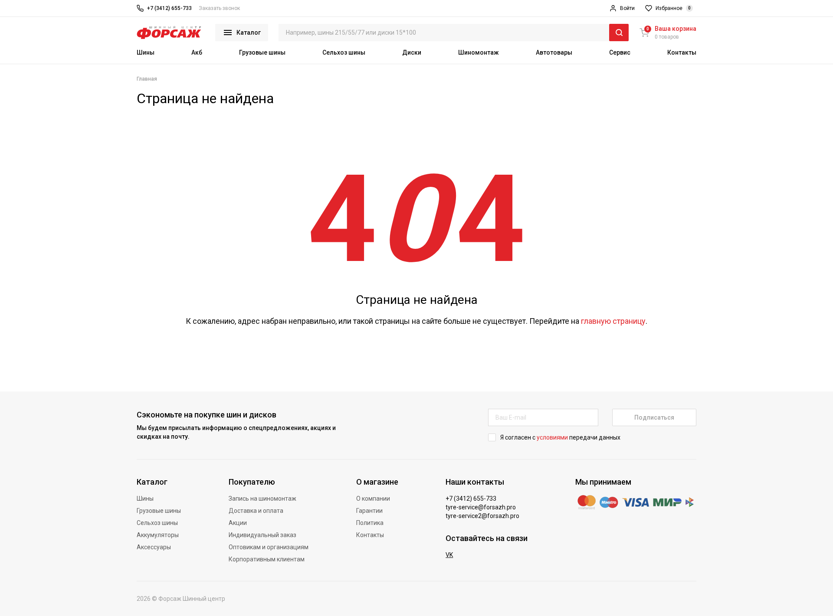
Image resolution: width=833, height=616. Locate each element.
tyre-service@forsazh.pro (481, 507)
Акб (196, 52)
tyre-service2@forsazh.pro (482, 515)
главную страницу (613, 321)
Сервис (619, 52)
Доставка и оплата (256, 510)
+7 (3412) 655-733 (169, 8)
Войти (627, 8)
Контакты (681, 52)
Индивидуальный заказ (262, 534)
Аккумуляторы (158, 534)
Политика (370, 522)
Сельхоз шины (343, 52)
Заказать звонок (219, 8)
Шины (145, 52)
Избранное (673, 8)
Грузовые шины (262, 52)
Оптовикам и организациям (268, 547)
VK (449, 554)
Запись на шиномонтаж (262, 498)
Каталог (248, 32)
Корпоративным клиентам (267, 559)
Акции (238, 522)
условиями (552, 437)
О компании (373, 498)
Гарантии (369, 510)
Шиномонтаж (478, 52)
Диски (411, 52)
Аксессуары (154, 547)
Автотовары (554, 52)
